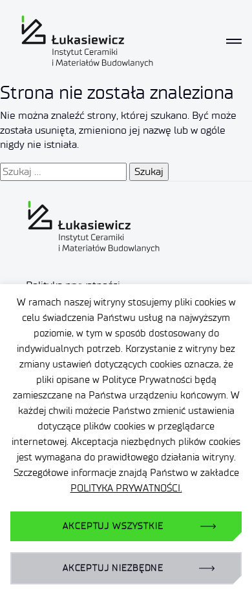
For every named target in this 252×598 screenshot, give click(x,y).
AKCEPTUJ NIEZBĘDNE (113, 567)
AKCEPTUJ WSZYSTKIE (113, 526)
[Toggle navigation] (234, 41)
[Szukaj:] (63, 172)
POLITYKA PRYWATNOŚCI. (126, 488)
